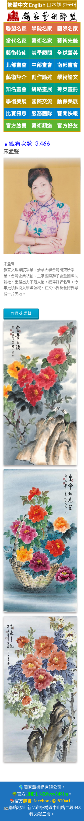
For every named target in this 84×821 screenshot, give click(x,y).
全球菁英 (67, 53)
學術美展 (16, 101)
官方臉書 (16, 126)
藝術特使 (16, 53)
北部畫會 (16, 65)
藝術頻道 (42, 126)
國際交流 (42, 101)
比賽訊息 (16, 113)
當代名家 (16, 41)
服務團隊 (42, 113)
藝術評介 (16, 77)
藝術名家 (42, 41)
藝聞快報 (67, 113)
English (37, 5)
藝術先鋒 (67, 41)
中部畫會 (42, 65)
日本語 (54, 5)
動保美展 (67, 101)
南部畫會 (67, 65)
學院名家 (42, 28)
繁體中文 (17, 5)
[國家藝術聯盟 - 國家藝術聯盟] (42, 16)
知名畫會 (16, 89)
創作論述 (42, 77)
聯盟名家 (16, 28)
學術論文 (67, 77)
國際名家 (67, 28)
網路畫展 (42, 89)
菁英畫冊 (67, 89)
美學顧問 (42, 53)
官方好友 (67, 126)
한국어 (70, 5)
